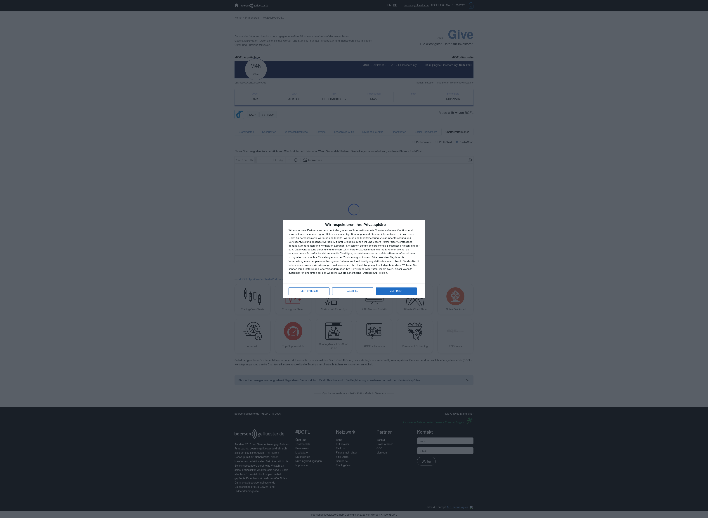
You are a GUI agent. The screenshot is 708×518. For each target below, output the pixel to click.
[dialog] (354, 259)
